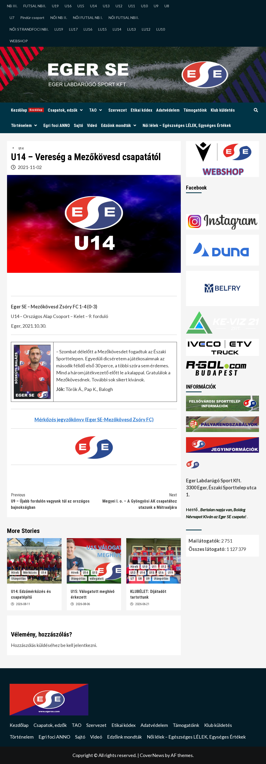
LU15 (102, 29)
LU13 (131, 29)
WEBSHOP (19, 41)
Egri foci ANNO (56, 125)
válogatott (97, 578)
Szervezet (117, 110)
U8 (166, 6)
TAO (93, 110)
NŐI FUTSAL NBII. (124, 17)
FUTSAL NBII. (34, 6)
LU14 (117, 29)
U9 (156, 6)
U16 (68, 6)
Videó (92, 125)
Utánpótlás (18, 578)
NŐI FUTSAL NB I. (88, 17)
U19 (55, 6)
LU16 (88, 29)
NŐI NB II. (58, 17)
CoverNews (152, 755)
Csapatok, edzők (62, 110)
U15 (80, 6)
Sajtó (78, 125)
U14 (93, 6)
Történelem (21, 125)
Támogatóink (195, 110)
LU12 (146, 29)
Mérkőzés (30, 572)
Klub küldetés (223, 110)
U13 (106, 6)
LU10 (160, 29)
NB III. (12, 6)
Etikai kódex (141, 110)
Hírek (15, 572)
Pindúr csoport (32, 17)
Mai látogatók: (205, 541)
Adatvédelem (167, 110)
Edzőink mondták (116, 125)
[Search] (255, 110)
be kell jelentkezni (78, 645)
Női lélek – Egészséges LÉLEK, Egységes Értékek (187, 125)
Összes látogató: (207, 549)
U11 (131, 6)
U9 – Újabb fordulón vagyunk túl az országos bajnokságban (50, 501)
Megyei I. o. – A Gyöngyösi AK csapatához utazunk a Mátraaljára (139, 501)
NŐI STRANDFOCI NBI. (29, 29)
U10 (144, 6)
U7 (12, 17)
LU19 (59, 29)
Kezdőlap (27, 110)
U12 (119, 6)
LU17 (73, 29)
